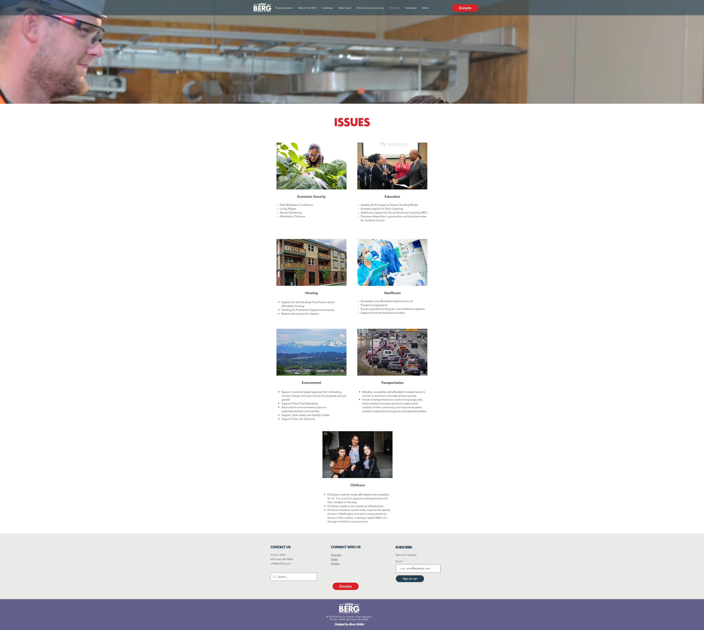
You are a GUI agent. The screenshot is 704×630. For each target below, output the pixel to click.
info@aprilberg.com (281, 563)
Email (399, 561)
